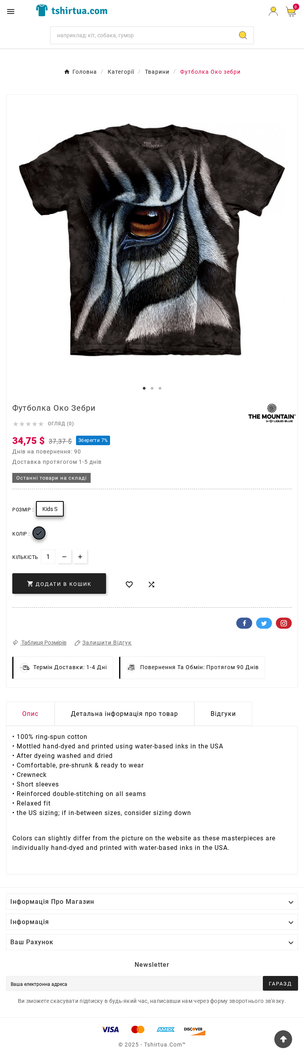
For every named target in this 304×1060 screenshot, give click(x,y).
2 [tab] (152, 388)
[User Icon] (273, 11)
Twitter (264, 623)
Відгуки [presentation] (223, 714)
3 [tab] (160, 388)
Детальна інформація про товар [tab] (124, 714)
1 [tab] (144, 388)
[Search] (243, 35)
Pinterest (284, 623)
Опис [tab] (30, 714)
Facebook (244, 623)
